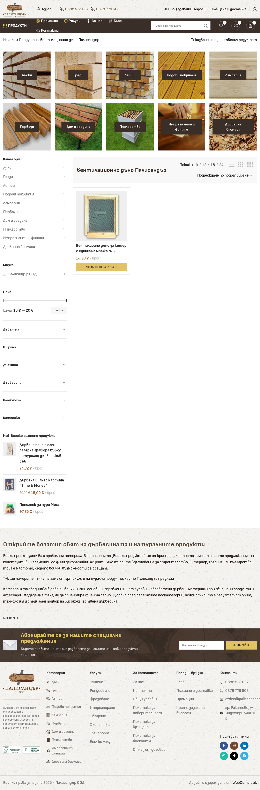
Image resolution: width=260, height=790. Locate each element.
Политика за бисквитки (144, 738)
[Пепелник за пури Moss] (9, 509)
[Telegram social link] (244, 756)
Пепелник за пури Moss (40, 504)
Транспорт (99, 733)
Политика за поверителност (147, 710)
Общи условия (145, 699)
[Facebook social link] (224, 746)
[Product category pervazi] (27, 126)
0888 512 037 (76, 9)
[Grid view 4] (250, 164)
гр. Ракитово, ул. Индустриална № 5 (240, 713)
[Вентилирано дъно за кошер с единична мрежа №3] (101, 216)
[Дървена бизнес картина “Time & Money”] (9, 487)
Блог (180, 682)
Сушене (96, 682)
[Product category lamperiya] (233, 75)
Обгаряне (98, 716)
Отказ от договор (149, 749)
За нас (138, 682)
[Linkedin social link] (244, 746)
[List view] (232, 164)
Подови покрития (18, 194)
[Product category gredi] (78, 75)
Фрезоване (99, 699)
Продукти (28, 40)
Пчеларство (14, 229)
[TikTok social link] (234, 756)
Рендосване (100, 690)
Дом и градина (15, 220)
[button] (101, 267)
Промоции (185, 699)
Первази (10, 212)
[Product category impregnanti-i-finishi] (181, 126)
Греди (8, 177)
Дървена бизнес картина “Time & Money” (42, 483)
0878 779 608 (108, 9)
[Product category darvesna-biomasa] (233, 126)
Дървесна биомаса (19, 247)
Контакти (142, 690)
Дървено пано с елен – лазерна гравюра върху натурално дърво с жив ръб (40, 453)
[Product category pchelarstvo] (130, 126)
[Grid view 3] (240, 164)
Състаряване (101, 724)
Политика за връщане (144, 724)
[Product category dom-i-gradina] (78, 126)
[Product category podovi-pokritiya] (181, 75)
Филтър (59, 310)
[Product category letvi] (130, 75)
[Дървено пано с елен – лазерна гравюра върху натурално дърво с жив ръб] (9, 456)
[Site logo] (14, 9)
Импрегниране (102, 707)
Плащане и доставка (194, 690)
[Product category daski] (27, 75)
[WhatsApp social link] (224, 756)
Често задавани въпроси (190, 710)
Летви (9, 185)
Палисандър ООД (22, 274)
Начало (9, 40)
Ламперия (11, 203)
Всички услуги (102, 741)
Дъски (8, 168)
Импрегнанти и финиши (24, 238)
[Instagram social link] (234, 746)
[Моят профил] (255, 9)
